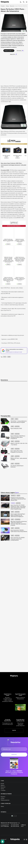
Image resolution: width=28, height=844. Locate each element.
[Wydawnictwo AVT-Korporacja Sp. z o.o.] (14, 817)
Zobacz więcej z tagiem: (10, 492)
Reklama (2, 785)
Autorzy (2, 788)
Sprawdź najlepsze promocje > (14, 225)
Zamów (14, 730)
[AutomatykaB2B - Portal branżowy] (15, 839)
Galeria (2, 806)
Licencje (2, 798)
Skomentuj (19, 50)
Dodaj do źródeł (8, 50)
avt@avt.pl (23, 824)
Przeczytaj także (5, 416)
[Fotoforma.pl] (14, 141)
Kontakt (2, 783)
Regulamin (3, 796)
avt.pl (22, 826)
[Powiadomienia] (2, 841)
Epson (5, 356)
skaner (9, 356)
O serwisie (3, 790)
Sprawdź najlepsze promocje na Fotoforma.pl (14, 143)
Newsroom (3, 787)
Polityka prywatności (5, 800)
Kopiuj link (12, 54)
